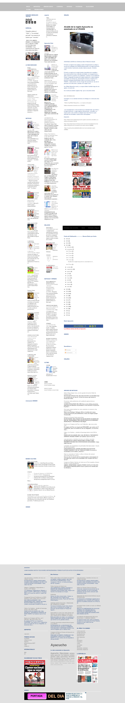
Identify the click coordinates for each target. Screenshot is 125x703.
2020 (67, 289)
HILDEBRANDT (50, 243)
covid (70, 660)
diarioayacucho (80, 635)
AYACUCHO (30, 146)
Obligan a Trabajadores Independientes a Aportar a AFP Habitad (34, 588)
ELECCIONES (90, 6)
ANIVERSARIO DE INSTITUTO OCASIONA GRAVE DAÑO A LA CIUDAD (51, 21)
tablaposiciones (28, 640)
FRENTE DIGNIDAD (51, 305)
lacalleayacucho (81, 634)
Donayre (56, 660)
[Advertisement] (84, 19)
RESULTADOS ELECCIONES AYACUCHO (51, 389)
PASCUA (52, 663)
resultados (26, 638)
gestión (79, 646)
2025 (67, 241)
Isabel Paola (35, 225)
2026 (67, 238)
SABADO (57, 663)
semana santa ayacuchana (59, 656)
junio (68, 275)
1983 (67, 315)
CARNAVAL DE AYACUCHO (31, 355)
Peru (52, 658)
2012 (67, 306)
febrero (69, 284)
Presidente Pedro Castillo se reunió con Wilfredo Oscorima (54, 97)
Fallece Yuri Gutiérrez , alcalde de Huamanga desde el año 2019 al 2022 (51, 135)
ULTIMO (28, 9)
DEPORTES (37, 6)
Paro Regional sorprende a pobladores (54, 170)
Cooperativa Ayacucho (33, 313)
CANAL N (26, 646)
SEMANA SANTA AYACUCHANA (32, 376)
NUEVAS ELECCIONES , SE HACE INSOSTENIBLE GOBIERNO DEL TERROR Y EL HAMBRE (52, 288)
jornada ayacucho (81, 632)
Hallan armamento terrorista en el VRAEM (74, 105)
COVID (48, 365)
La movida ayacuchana (69, 661)
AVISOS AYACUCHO (33, 335)
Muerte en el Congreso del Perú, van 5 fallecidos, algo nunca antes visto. (33, 618)
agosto (69, 271)
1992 (67, 313)
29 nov (70, 251)
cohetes (72, 655)
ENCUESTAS (30, 209)
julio (68, 273)
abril (68, 280)
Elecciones (64, 653)
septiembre (70, 269)
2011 (67, 308)
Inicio (83, 228)
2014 (67, 302)
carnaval (66, 660)
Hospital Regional (61, 661)
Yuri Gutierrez (65, 655)
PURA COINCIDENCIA (31, 68)
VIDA (47, 18)
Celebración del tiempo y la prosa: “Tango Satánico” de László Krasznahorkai (33, 100)
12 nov (70, 259)
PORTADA (53, 594)
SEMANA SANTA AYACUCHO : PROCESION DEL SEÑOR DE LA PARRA (62, 603)
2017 (67, 295)
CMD (25, 644)
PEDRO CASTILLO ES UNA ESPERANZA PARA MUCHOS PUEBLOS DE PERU (51, 342)
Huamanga (61, 660)
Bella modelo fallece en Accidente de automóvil (62, 578)
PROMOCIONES (38, 9)
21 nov (70, 255)
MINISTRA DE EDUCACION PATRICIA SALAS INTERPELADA (50, 82)
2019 (67, 291)
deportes (26, 641)
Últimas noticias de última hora (32, 95)
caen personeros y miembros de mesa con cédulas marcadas (79, 439)
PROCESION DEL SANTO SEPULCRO (36, 296)
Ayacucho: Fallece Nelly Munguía (54, 187)
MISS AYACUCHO (32, 223)
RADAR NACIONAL (51, 338)
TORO (60, 663)
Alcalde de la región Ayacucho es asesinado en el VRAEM (78, 28)
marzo (68, 282)
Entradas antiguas (93, 228)
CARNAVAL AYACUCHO (30, 241)
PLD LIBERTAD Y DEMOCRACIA (51, 282)
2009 (67, 310)
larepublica (79, 642)
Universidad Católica (66, 663)
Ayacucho (29, 121)
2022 (67, 243)
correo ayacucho (81, 631)
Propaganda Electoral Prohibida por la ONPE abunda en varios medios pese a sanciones (35, 598)
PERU (29, 191)
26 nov (70, 253)
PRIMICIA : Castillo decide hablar (55, 246)
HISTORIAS (49, 228)
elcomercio (79, 640)
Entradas (68, 350)
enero (68, 286)
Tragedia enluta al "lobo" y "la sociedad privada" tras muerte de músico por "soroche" (33, 34)
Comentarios (69, 352)
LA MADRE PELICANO (52, 229)
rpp (77, 638)
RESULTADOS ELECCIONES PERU (49, 384)
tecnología (79, 645)
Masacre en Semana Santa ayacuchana (74, 417)
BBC (25, 652)
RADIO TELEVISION (33, 495)
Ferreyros (56, 661)
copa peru (26, 634)
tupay (61, 664)
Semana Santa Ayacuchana (36, 380)
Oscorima (71, 656)
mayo (68, 278)
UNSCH (48, 255)
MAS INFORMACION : (70, 96)
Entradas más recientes (71, 228)
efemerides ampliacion (82, 649)
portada (58, 664)
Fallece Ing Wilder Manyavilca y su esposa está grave (77, 102)
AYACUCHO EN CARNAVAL (41, 485)
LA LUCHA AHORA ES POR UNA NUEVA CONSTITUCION (52, 308)
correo (78, 643)
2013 (67, 304)
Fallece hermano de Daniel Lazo (58, 586)
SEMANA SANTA (48, 6)
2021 (67, 245)
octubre (69, 267)
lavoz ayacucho (81, 637)
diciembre (69, 247)
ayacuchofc (30, 266)
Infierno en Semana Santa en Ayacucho (54, 66)
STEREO (48, 323)
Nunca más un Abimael (55, 267)
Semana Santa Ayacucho (31, 291)
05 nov (70, 264)
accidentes (57, 658)
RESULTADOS (36, 211)
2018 (67, 293)
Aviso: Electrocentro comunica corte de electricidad (32, 338)
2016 (67, 297)
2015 (67, 300)
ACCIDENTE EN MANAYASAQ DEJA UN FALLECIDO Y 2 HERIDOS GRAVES (50, 120)
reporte (54, 366)
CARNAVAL (60, 6)
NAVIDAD (69, 6)
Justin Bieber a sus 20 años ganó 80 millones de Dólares (40, 496)
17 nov (70, 257)
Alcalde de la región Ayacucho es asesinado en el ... (81, 261)
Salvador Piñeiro (65, 658)
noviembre (70, 249)
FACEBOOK (79, 6)
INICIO (28, 6)
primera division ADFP (29, 643)
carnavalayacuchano (32, 484)
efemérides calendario (82, 648)
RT (25, 654)
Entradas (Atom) (85, 232)
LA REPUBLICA (50, 265)
